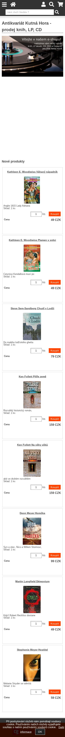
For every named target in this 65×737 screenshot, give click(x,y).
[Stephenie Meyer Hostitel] (32, 667)
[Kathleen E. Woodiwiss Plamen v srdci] (32, 258)
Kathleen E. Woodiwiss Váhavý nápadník (32, 171)
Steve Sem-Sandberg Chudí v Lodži (32, 308)
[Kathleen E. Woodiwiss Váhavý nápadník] (32, 190)
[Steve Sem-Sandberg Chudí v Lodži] (32, 326)
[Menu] (4, 4)
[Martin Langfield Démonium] (32, 599)
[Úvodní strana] (13, 5)
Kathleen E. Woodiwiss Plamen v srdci (32, 240)
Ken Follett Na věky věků (32, 445)
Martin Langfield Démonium (32, 581)
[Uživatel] (43, 5)
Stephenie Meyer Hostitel (32, 649)
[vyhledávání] (51, 5)
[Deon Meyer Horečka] (32, 531)
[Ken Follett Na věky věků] (32, 463)
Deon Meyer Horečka (32, 513)
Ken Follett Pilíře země (32, 376)
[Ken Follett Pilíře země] (32, 394)
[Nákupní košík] (60, 5)
